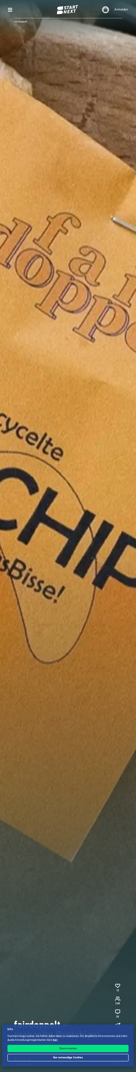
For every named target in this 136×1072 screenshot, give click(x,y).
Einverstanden (68, 1048)
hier (55, 1040)
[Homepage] (68, 10)
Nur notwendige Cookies (68, 1057)
